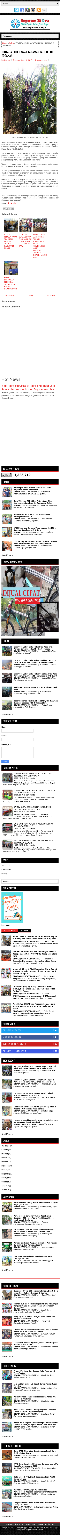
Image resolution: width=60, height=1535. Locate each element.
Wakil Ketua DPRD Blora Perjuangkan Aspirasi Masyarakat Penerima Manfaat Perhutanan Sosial (34, 1006)
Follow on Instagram (14, 1051)
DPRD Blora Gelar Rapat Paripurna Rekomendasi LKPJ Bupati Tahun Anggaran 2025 (36, 1465)
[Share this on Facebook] (8, 203)
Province (5, 1166)
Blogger (50, 1524)
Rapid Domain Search (34, 1530)
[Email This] (4, 208)
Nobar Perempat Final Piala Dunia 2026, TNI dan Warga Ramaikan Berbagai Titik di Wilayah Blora (36, 702)
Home (4, 43)
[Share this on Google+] (15, 203)
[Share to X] (9, 208)
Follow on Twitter (13, 1030)
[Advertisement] (30, 434)
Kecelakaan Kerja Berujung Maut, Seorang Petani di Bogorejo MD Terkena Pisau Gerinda (35, 1108)
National (4, 1162)
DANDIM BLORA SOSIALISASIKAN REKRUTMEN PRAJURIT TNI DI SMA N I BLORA (32, 808)
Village (4, 1190)
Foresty (4, 1150)
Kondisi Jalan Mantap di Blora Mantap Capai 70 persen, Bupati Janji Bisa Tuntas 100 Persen (36, 1331)
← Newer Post (8, 296)
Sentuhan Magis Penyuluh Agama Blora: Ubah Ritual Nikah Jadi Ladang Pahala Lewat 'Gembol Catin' (35, 1067)
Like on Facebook (12, 1037)
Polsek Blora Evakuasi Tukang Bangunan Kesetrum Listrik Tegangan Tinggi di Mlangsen (35, 1411)
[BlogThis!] (7, 208)
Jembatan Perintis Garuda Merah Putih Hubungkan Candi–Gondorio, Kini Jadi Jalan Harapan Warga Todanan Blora (29, 387)
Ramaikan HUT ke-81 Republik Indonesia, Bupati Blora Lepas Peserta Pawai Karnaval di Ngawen (35, 937)
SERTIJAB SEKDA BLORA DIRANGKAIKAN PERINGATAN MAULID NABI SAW (25, 240)
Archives (24, 931)
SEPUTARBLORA (28, 1524)
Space (4, 1182)
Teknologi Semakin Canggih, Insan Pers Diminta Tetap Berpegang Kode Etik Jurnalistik (36, 1121)
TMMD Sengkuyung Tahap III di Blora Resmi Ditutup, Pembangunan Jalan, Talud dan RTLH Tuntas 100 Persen (34, 988)
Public (4, 1170)
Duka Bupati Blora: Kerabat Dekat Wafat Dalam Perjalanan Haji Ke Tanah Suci (32, 489)
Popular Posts (9, 931)
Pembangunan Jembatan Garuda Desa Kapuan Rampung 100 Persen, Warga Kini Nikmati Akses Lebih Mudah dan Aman (34, 1218)
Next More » (7, 555)
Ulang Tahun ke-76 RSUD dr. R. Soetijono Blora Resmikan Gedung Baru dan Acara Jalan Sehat (33, 502)
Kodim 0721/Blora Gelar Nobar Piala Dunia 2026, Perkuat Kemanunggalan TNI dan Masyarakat (33, 648)
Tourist (4, 1186)
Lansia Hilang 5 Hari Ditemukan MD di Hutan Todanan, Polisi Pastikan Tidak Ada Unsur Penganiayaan (35, 543)
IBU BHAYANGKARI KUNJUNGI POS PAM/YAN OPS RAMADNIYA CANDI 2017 (33, 825)
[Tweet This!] (11, 203)
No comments (41, 60)
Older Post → (52, 296)
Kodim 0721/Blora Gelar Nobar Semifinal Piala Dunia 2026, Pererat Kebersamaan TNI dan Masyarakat (35, 661)
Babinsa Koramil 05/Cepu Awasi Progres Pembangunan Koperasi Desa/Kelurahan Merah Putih (35, 1491)
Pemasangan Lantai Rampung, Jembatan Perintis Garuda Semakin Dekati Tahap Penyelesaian (34, 1230)
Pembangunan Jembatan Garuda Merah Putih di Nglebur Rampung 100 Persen (33, 1094)
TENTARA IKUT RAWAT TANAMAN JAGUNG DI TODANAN (27, 53)
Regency (5, 1174)
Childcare (5, 1146)
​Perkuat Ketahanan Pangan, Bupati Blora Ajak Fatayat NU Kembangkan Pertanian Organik (35, 1244)
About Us (5, 865)
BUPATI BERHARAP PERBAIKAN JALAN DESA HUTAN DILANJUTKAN (10, 283)
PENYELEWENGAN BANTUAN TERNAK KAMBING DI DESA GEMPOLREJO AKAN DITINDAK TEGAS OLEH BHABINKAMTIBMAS (40, 246)
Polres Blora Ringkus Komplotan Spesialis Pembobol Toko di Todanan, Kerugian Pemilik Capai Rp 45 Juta (36, 1424)
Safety (4, 1178)
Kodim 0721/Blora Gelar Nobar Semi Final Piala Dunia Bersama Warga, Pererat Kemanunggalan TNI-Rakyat (35, 675)
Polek (11, 43)
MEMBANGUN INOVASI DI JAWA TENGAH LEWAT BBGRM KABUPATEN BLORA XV (33, 775)
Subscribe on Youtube (14, 1044)
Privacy (4, 874)
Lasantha (39, 1528)
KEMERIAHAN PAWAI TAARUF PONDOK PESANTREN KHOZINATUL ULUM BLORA (34, 791)
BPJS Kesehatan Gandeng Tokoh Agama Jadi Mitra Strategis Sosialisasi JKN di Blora (34, 529)
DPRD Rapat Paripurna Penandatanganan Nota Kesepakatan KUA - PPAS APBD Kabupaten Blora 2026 (35, 953)
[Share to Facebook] (12, 208)
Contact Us (6, 869)
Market (4, 1158)
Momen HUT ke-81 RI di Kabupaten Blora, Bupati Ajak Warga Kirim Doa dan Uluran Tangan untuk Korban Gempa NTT (35, 971)
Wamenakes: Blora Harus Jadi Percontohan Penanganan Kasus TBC (32, 516)
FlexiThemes (15, 1528)
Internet (4, 1154)
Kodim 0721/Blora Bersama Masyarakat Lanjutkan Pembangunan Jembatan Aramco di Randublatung (34, 1081)
